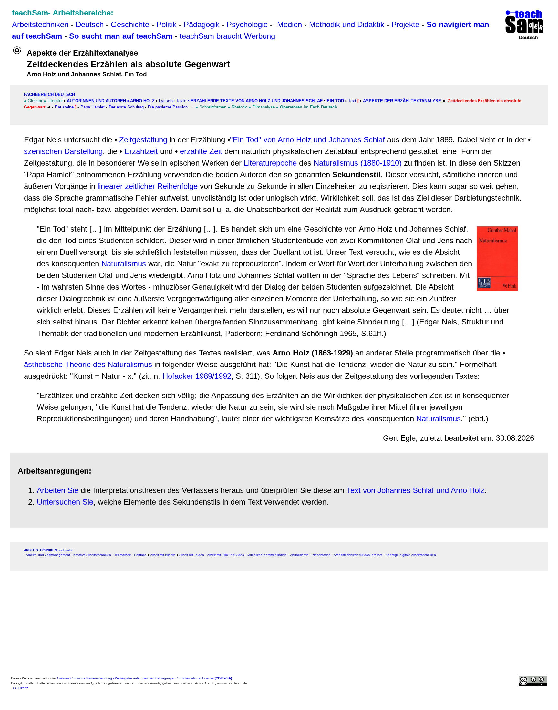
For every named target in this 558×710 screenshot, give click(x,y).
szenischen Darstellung (63, 151)
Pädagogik (202, 24)
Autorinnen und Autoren (96, 100)
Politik (166, 24)
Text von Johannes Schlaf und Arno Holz (415, 490)
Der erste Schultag (126, 107)
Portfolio (140, 555)
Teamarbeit (122, 555)
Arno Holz (142, 100)
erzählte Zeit (201, 151)
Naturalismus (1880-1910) (358, 163)
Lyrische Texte (172, 100)
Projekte (405, 24)
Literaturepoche (270, 163)
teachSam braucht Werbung (227, 36)
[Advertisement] (204, 628)
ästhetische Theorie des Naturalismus (88, 364)
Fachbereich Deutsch (49, 94)
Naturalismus (123, 263)
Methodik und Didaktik (348, 24)
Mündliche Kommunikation (266, 555)
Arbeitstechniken (40, 24)
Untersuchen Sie (65, 502)
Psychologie (247, 24)
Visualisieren (299, 555)
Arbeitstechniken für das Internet (358, 555)
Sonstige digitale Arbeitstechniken (411, 555)
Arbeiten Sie (57, 490)
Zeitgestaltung (143, 139)
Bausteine (64, 107)
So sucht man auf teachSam (120, 36)
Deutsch (90, 24)
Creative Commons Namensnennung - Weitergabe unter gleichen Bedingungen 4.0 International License (144, 678)
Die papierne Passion (168, 107)
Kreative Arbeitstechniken (92, 555)
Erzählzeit (141, 151)
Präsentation (321, 555)
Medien (289, 24)
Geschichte (130, 24)
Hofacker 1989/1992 (196, 376)
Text (352, 100)
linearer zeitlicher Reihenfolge (148, 186)
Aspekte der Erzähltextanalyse (402, 100)
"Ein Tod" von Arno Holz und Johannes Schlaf (307, 139)
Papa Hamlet (92, 107)
